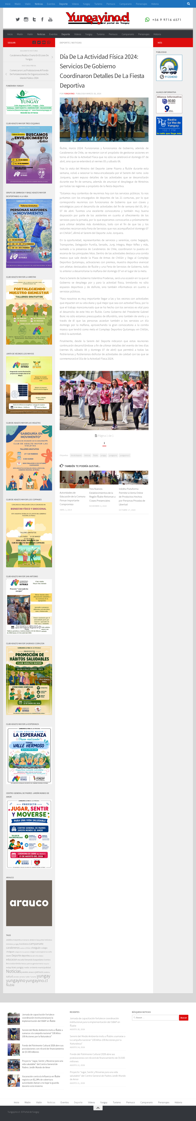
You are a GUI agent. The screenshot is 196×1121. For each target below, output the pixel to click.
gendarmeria (38, 963)
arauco (33, 940)
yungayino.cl (125, 455)
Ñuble (95, 455)
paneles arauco (28, 972)
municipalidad (44, 967)
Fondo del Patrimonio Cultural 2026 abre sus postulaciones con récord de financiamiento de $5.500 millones (43, 1048)
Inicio (7, 3)
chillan (28, 948)
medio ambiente (31, 967)
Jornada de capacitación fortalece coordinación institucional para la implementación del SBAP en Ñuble (38, 1017)
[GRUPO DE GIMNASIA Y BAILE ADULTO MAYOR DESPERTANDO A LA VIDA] (29, 267)
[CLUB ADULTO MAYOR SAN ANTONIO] (29, 633)
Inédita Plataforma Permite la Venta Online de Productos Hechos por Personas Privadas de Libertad (132, 496)
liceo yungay (18, 967)
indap (8, 967)
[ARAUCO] (29, 925)
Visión (28, 3)
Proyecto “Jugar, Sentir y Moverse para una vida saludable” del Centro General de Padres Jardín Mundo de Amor (42, 1064)
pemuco (39, 972)
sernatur (22, 977)
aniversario (25, 940)
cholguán (35, 947)
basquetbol (40, 940)
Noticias (39, 3)
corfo (50, 952)
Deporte (63, 3)
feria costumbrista (13, 963)
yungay (103, 455)
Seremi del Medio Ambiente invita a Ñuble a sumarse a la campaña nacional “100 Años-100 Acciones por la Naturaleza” (42, 1033)
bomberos (23, 944)
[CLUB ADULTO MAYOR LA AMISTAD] (29, 343)
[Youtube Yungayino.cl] (44, 42)
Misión (18, 3)
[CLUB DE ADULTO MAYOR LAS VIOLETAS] (29, 489)
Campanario (125, 3)
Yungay (86, 3)
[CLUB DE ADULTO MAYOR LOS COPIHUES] (29, 566)
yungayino (113, 455)
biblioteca (48, 940)
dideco (41, 956)
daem (8, 955)
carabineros (13, 947)
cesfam (22, 948)
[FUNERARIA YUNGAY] (29, 113)
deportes (25, 955)
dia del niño (34, 956)
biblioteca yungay (12, 944)
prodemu (47, 972)
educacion (11, 959)
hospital (46, 964)
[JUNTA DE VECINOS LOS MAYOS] (29, 412)
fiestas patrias (26, 963)
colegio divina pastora (22, 952)
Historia (155, 3)
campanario (36, 943)
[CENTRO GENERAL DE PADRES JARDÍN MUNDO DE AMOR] (29, 867)
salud (9, 976)
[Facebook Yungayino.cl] (34, 42)
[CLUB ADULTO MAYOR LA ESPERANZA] (29, 783)
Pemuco (111, 3)
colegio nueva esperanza (39, 952)
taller (28, 977)
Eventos (51, 3)
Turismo (98, 3)
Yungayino (69, 93)
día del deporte (76, 455)
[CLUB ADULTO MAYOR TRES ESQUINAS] (29, 182)
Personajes (141, 3)
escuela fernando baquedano (30, 959)
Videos (75, 3)
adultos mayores (13, 939)
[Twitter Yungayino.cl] (39, 42)
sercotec (16, 977)
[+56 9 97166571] (49, 42)
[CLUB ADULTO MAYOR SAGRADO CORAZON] (29, 714)
